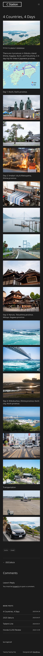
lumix (6, 550)
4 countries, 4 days (11, 611)
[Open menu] (39, 4)
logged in (16, 586)
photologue (20, 48)
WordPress (36, 652)
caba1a (12, 48)
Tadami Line (8, 624)
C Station (12, 4)
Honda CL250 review (12, 630)
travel (12, 550)
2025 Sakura (10, 562)
